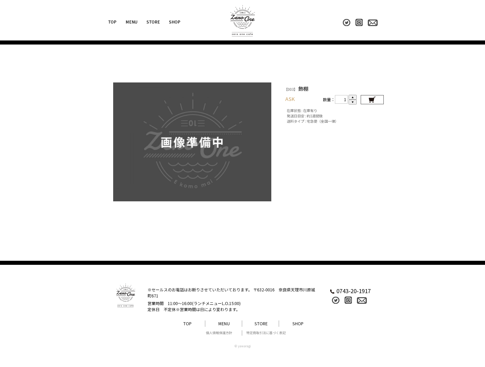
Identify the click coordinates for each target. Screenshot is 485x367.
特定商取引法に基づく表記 (266, 332)
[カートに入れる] (372, 99)
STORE (153, 22)
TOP (112, 22)
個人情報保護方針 (219, 332)
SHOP (174, 22)
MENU (131, 22)
